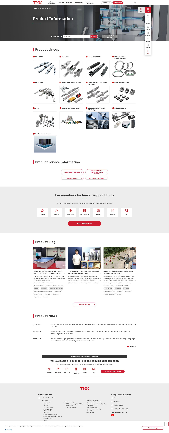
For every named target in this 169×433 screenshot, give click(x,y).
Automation (44, 297)
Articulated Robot (108, 288)
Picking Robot (118, 288)
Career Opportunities (90, 2)
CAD (114, 291)
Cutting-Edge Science (109, 294)
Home (35, 8)
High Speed (36, 297)
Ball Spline (46, 412)
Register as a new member (113, 371)
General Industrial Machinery (56, 288)
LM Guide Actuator (48, 407)
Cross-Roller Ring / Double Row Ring (48, 410)
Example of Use (37, 282)
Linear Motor (58, 291)
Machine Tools (44, 288)
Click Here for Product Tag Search (109, 36)
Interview (36, 288)
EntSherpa (96, 282)
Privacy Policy (8, 429)
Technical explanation (58, 285)
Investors (117, 401)
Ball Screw (46, 405)
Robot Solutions (69, 405)
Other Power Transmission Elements (53, 416)
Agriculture (118, 294)
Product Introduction (38, 285)
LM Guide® (46, 404)
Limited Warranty (72, 178)
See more (132, 346)
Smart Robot (126, 288)
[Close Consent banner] (166, 424)
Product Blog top (84, 304)
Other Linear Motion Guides (50, 414)
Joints (45, 420)
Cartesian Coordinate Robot (122, 285)
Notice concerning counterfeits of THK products (97, 172)
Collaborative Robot (108, 285)
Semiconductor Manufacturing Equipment (43, 291)
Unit (41, 294)
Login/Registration (84, 223)
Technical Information (48, 282)
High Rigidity (48, 294)
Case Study (48, 285)
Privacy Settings (153, 428)
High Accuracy (56, 294)
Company (117, 398)
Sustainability (118, 405)
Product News (90, 412)
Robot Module (107, 291)
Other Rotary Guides (49, 418)
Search (94, 36)
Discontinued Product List (72, 172)
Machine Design (108, 282)
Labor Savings (128, 291)
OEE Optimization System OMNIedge (75, 404)
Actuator (36, 294)
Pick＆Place (119, 291)
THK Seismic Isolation (71, 407)
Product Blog (90, 411)
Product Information (48, 398)
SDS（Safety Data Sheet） (96, 178)
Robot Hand (127, 282)
